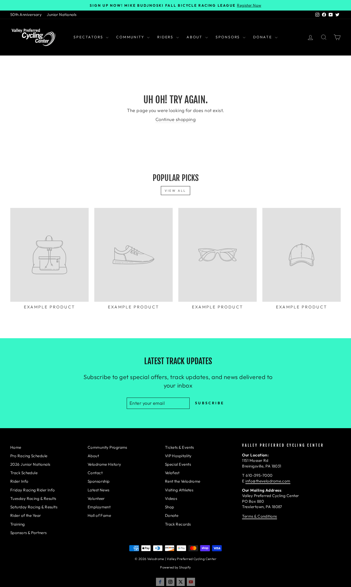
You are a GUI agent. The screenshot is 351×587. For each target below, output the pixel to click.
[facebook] (160, 582)
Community (131, 37)
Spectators (89, 37)
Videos (171, 498)
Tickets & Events (179, 447)
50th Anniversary (26, 14)
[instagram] (170, 582)
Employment (99, 507)
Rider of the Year (25, 515)
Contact (95, 472)
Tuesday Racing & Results (33, 498)
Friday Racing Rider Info (32, 490)
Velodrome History (104, 464)
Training (17, 524)
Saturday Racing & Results (33, 507)
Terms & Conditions (259, 516)
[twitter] (181, 582)
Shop (169, 507)
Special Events (178, 464)
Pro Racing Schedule (29, 455)
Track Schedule (24, 472)
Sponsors (229, 37)
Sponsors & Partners (28, 532)
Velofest (172, 472)
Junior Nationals (61, 14)
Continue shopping (175, 119)
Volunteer (96, 498)
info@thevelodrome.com (267, 481)
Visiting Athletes (179, 490)
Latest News (98, 490)
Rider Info (19, 481)
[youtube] (191, 582)
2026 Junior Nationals (30, 464)
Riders (166, 37)
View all (175, 190)
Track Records (178, 524)
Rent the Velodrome (182, 481)
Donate (263, 37)
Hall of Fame (99, 515)
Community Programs (107, 447)
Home (15, 447)
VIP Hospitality (178, 455)
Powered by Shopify (175, 567)
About (195, 37)
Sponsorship (99, 481)
